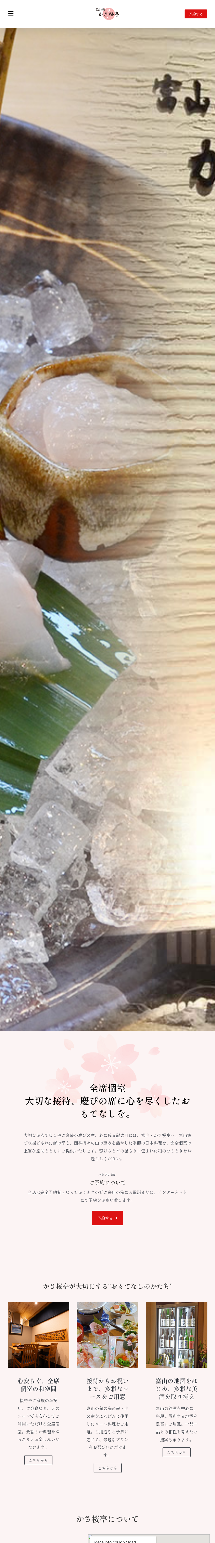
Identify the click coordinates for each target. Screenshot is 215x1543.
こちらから (38, 1460)
